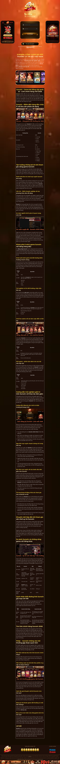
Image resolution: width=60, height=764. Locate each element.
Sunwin (18, 93)
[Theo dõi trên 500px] (36, 749)
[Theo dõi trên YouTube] (33, 749)
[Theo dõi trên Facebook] (22, 749)
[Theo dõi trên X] (24, 749)
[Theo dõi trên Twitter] (27, 749)
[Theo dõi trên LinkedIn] (31, 749)
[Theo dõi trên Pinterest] (29, 749)
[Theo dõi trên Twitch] (38, 749)
